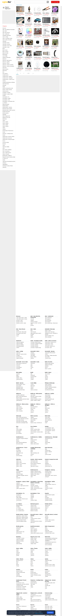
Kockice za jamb (48, 454)
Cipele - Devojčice (19, 408)
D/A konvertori (19, 356)
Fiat (31, 368)
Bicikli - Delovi (5, 50)
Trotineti (46, 518)
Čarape (32, 409)
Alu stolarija (18, 450)
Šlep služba (18, 608)
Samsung (46, 506)
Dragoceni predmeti (48, 531)
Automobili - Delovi (6, 42)
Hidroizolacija (47, 442)
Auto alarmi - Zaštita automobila (51, 355)
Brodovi (32, 571)
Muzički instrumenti (6, 111)
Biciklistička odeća (19, 388)
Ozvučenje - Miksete (34, 344)
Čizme (17, 551)
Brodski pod (47, 571)
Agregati (32, 320)
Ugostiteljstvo (5, 164)
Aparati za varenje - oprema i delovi (36, 323)
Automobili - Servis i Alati (7, 45)
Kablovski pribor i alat (20, 531)
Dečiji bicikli (33, 375)
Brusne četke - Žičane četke (21, 331)
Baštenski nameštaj (48, 364)
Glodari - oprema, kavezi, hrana (36, 488)
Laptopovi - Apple (19, 484)
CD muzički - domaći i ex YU (50, 346)
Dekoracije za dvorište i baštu (21, 421)
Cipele (17, 549)
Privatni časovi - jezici (20, 582)
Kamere (32, 427)
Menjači (46, 377)
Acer (46, 510)
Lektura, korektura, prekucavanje (51, 599)
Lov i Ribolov (5, 102)
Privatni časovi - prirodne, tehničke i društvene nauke (22, 585)
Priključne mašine (19, 598)
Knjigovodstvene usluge (49, 598)
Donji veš (32, 410)
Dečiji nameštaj (19, 543)
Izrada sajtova (47, 597)
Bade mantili (33, 408)
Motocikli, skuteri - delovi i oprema (9, 110)
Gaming (4, 80)
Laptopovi (18, 483)
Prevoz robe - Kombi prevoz (21, 606)
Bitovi (32, 330)
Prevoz (4, 140)
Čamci (32, 576)
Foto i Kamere (5, 73)
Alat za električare (48, 317)
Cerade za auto (48, 358)
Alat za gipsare (47, 319)
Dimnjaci (32, 454)
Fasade (46, 441)
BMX (31, 373)
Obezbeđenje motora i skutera (36, 521)
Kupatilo (4, 95)
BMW (32, 366)
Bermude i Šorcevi (48, 549)
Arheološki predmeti (20, 346)
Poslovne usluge (6, 142)
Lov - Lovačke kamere (20, 510)
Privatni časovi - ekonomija (21, 586)
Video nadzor (47, 417)
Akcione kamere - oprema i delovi (37, 431)
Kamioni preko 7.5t (48, 466)
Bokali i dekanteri (34, 582)
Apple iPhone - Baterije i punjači (22, 517)
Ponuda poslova (48, 594)
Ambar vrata (18, 451)
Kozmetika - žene (34, 540)
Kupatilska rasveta (48, 498)
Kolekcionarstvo (6, 91)
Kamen (46, 443)
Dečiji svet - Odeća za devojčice (8, 66)
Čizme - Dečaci (19, 409)
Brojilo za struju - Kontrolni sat (36, 422)
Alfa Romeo (33, 363)
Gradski (32, 379)
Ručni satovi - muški (48, 606)
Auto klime (18, 368)
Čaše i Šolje (33, 584)
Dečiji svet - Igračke (6, 61)
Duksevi (32, 412)
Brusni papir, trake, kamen (21, 333)
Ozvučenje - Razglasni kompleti (36, 343)
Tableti (17, 487)
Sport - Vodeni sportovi (7, 152)
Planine (32, 565)
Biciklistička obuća (19, 387)
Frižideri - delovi (19, 377)
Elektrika (32, 358)
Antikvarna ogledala (20, 342)
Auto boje (18, 366)
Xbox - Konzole (48, 433)
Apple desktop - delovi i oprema (51, 475)
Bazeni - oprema (48, 368)
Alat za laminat (47, 321)
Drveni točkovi (18, 430)
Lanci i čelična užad (34, 462)
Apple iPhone (47, 505)
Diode (46, 422)
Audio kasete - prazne (49, 344)
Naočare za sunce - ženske (50, 565)
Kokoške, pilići (47, 585)
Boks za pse (18, 496)
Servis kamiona (33, 464)
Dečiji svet (4, 58)
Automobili (18, 477)
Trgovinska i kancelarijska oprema (9, 161)
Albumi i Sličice (33, 475)
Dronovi (32, 433)
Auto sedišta (47, 356)
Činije (32, 585)
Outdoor (4, 129)
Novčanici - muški (19, 320)
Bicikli (4, 48)
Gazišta (46, 576)
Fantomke (18, 575)
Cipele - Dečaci (19, 406)
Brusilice (32, 325)
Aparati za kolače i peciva (35, 508)
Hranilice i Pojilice (34, 500)
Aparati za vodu (33, 506)
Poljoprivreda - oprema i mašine (8, 136)
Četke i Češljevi (19, 497)
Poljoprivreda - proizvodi (7, 137)
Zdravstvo (4, 167)
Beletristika (18, 472)
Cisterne (46, 462)
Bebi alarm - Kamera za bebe (36, 396)
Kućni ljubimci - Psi (6, 96)
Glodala (17, 334)
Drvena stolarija (19, 455)
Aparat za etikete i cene (49, 335)
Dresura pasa (18, 500)
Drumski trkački (33, 376)
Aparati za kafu (33, 505)
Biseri (46, 527)
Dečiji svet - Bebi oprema (7, 60)
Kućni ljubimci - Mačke (7, 98)
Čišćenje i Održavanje (6, 57)
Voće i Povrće (33, 594)
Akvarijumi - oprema (34, 485)
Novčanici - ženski (19, 321)
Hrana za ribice (33, 489)
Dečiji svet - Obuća (6, 63)
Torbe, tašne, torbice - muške (21, 317)
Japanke (17, 553)
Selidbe (17, 607)
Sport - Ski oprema (6, 151)
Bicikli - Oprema (5, 51)
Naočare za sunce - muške (21, 323)
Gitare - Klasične (34, 531)
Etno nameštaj (18, 433)
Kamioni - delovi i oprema (7, 89)
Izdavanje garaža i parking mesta (51, 538)
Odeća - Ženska (5, 126)
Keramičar (47, 497)
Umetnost (4, 162)
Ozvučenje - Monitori (34, 346)
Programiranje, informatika (21, 589)
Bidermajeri (33, 385)
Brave (32, 517)
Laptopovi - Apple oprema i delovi (22, 485)
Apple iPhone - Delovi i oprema (22, 518)
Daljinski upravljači (19, 358)
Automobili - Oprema (6, 44)
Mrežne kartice (19, 533)
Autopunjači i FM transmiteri (50, 352)
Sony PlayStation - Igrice (49, 427)
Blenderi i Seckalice (34, 510)
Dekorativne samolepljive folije (22, 422)
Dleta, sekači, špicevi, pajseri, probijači (36, 334)
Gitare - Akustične (34, 529)
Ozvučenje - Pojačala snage (36, 347)
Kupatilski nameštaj (48, 500)
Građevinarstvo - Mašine (7, 76)
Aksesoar (4, 28)
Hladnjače (47, 463)
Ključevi (32, 337)
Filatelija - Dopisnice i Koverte (36, 472)
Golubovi (32, 494)
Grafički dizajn (47, 595)
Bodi (46, 406)
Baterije (32, 421)
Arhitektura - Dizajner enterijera (22, 438)
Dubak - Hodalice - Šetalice (35, 400)
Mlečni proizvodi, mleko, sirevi (36, 600)
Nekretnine (5, 118)
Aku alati (32, 318)
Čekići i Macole (33, 331)
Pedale (46, 379)
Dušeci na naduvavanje (20, 572)
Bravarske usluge (19, 443)
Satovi (4, 145)
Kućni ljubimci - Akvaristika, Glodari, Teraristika (11, 101)
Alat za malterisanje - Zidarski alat (51, 323)
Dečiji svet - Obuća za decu (22, 404)
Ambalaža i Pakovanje (7, 35)
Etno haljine (18, 431)
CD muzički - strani (48, 347)
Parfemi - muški (33, 539)
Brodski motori (33, 572)
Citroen (32, 367)
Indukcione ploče (19, 379)
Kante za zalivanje (34, 389)
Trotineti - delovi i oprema (49, 519)
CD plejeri (18, 355)
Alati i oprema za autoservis (21, 363)
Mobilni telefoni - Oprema (7, 107)
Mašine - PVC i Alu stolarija (21, 463)
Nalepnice (32, 519)
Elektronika (5, 70)
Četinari (32, 387)
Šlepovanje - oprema (34, 466)
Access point (18, 527)
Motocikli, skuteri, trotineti (7, 108)
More (32, 564)
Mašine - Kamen (34, 442)
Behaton (17, 441)
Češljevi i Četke (33, 543)
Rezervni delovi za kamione (36, 463)
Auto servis (18, 364)
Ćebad (32, 586)
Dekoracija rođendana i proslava (22, 418)
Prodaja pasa (18, 494)
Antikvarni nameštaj (20, 344)
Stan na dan (33, 560)
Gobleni (17, 347)
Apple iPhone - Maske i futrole (21, 515)
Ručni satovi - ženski (48, 607)
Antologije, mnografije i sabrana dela (22, 476)
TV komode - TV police (20, 538)
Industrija (4, 85)
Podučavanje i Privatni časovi (8, 130)
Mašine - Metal (19, 462)
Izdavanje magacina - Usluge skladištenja (50, 540)
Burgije (17, 330)
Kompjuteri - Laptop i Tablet (8, 94)
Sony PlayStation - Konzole (50, 429)
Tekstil (4, 159)
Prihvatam (50, 612)
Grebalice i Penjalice (48, 488)
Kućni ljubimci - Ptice (6, 99)
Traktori (17, 595)
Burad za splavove (34, 573)
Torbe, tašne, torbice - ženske (21, 319)
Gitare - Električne (34, 530)
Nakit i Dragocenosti (6, 116)
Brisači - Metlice (33, 356)
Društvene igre (47, 396)
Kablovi (17, 530)
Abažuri (32, 607)
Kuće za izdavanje (48, 544)
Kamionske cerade (34, 460)
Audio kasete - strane (49, 343)
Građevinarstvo (5, 75)
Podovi (4, 135)
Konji (46, 586)
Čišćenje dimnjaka (48, 385)
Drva (31, 455)
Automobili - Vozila (6, 47)
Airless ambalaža (48, 337)
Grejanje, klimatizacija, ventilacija (9, 82)
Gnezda (32, 497)
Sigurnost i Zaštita (6, 146)
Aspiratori (18, 373)
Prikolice (17, 601)
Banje (32, 561)
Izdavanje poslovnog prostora (50, 542)
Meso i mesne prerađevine (36, 599)
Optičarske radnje (48, 560)
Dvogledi (17, 506)
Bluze (17, 561)
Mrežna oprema (5, 113)
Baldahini (46, 366)
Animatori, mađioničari (20, 395)
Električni (32, 377)
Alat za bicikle (47, 373)
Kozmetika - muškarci (34, 542)
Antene (46, 354)
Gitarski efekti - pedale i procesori (37, 533)
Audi (31, 364)
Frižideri (17, 376)
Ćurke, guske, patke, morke (50, 582)
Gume (46, 375)
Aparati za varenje (34, 321)
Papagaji (32, 496)
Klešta (32, 335)
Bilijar (46, 449)
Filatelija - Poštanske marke (36, 471)
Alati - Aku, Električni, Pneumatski (9, 29)
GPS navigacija (19, 576)
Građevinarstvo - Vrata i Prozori (8, 79)
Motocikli (46, 517)
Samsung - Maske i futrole (21, 519)
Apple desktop (47, 474)
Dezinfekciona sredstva (49, 389)
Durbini (46, 561)
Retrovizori (33, 522)
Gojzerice (18, 552)
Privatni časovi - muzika (20, 587)
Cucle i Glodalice (34, 397)
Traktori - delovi (19, 597)
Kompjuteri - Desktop (6, 92)
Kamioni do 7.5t (48, 464)
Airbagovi (32, 352)
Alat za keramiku (48, 320)
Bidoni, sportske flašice (20, 389)
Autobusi (46, 460)
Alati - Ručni (5, 31)
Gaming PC (47, 476)
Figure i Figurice (48, 400)
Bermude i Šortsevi (34, 406)
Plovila (4, 132)
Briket (32, 451)
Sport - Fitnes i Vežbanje (7, 149)
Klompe (17, 555)
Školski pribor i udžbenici (7, 155)
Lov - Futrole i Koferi (19, 509)
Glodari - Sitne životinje (35, 486)
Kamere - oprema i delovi (35, 429)
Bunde (17, 564)
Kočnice (46, 376)
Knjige (4, 86)
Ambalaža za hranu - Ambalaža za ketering (51, 334)
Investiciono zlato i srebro (49, 533)
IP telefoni (18, 529)
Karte (46, 453)
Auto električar (19, 367)
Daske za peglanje (48, 388)
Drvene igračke (48, 397)
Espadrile (32, 553)
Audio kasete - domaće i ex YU (50, 342)
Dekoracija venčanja (20, 420)
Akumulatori (33, 354)
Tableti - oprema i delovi (20, 488)
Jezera (32, 563)
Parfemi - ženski (34, 538)
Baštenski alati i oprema (49, 363)
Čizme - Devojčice (19, 410)
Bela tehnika (5, 54)
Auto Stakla (33, 355)
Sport (4, 148)
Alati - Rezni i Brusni (6, 32)
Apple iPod (18, 352)
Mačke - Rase (47, 483)
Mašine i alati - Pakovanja (49, 331)
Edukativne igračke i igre (49, 399)
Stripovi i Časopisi (6, 154)
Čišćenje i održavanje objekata (50, 387)
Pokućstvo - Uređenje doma (8, 133)
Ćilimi (17, 427)
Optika (4, 127)
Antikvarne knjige (19, 343)
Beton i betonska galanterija (21, 442)
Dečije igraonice (19, 400)
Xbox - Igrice (47, 431)
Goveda (46, 584)
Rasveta (4, 143)
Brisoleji (17, 454)
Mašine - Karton (48, 330)
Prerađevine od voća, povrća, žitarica (36, 596)
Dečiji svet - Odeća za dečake (8, 64)
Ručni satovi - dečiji (48, 608)
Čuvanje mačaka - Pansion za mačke (50, 485)
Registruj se (7, 8)
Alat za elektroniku (48, 420)
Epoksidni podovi (48, 575)
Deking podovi (47, 573)
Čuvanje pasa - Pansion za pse (22, 498)
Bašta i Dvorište (5, 53)
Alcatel (46, 508)
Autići (32, 476)
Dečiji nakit (47, 530)
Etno (3, 72)
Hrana (46, 489)
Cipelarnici (18, 542)
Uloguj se (7, 7)
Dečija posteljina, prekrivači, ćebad (22, 399)
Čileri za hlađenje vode (35, 452)
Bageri (32, 438)
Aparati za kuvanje (34, 509)
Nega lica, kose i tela (6, 117)
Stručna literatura (19, 471)
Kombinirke (33, 441)
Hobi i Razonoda (6, 83)
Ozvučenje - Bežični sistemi (36, 342)
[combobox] (31, 2)
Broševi (46, 529)
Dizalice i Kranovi (34, 439)
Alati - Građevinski (6, 33)
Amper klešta (33, 420)
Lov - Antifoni (18, 508)
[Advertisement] (9, 17)
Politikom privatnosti (39, 613)
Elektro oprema (5, 69)
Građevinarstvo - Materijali (7, 77)
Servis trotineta (48, 521)
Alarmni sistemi (48, 418)
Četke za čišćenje (48, 384)
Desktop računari (48, 471)
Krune (17, 335)
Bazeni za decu (19, 397)
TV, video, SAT (5, 158)
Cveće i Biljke (5, 55)
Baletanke (18, 405)
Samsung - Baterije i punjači (21, 521)
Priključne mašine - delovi (21, 599)
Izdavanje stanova (48, 543)
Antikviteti (4, 41)
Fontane (46, 486)
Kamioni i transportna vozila (8, 88)
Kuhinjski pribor (33, 581)
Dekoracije (5, 67)
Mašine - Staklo (19, 464)
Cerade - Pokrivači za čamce (36, 575)
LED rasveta (33, 606)
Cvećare (32, 384)
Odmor (4, 120)
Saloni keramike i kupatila (49, 494)
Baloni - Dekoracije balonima (21, 396)
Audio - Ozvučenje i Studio (7, 38)
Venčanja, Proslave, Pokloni (8, 165)
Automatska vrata (19, 452)
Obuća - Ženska (5, 123)
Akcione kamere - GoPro (20, 384)
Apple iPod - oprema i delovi (21, 354)
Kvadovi (46, 515)
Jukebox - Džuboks (48, 451)
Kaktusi (32, 388)
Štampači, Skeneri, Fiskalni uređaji (9, 157)
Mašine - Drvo (18, 460)
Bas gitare (32, 527)
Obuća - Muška (5, 121)
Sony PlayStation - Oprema (50, 430)
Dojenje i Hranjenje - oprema (36, 399)
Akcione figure (47, 395)
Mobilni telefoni (5, 105)
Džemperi (47, 555)
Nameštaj (4, 114)
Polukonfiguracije (48, 472)
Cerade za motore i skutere (36, 518)
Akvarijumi (32, 484)
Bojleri (17, 375)
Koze (46, 588)
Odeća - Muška (5, 124)
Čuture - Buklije (19, 429)
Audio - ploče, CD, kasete (7, 39)
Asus (46, 509)
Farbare (46, 439)
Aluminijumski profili (48, 438)
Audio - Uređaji (5, 36)
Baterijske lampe (19, 505)
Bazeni (46, 367)
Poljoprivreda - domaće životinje (8, 139)
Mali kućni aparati (6, 104)
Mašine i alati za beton (35, 443)
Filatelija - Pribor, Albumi (35, 474)
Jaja (31, 598)
